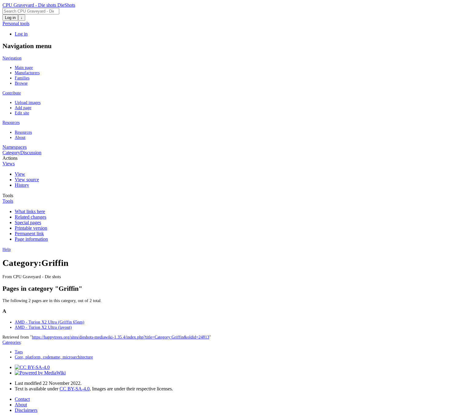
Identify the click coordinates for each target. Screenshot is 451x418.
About (20, 137)
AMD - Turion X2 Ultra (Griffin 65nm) (49, 322)
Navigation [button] (11, 58)
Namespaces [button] (14, 147)
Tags (19, 351)
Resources (23, 132)
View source (27, 179)
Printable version (31, 228)
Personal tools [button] (15, 23)
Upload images (27, 102)
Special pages (28, 222)
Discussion (30, 152)
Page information (31, 239)
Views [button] (8, 163)
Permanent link (29, 233)
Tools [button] (7, 201)
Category (11, 152)
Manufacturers (27, 72)
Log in (10, 17)
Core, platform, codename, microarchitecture (54, 357)
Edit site (22, 112)
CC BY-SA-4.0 (75, 388)
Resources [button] (11, 122)
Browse (21, 83)
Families (22, 77)
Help (6, 249)
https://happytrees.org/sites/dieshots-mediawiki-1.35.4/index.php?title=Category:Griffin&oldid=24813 (120, 337)
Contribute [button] (11, 92)
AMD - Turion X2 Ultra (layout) (43, 327)
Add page (23, 107)
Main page (24, 67)
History (22, 185)
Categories (11, 342)
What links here (30, 211)
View (20, 174)
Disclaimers (26, 410)
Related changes (30, 217)
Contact (22, 399)
